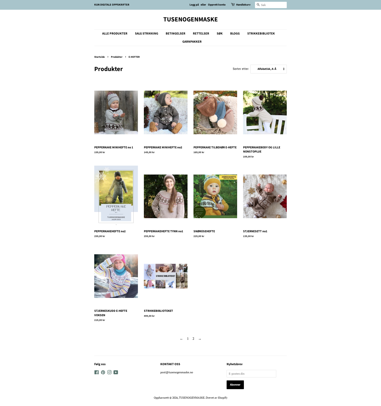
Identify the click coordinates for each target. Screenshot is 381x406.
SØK (220, 33)
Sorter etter (241, 69)
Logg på (194, 5)
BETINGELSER (175, 33)
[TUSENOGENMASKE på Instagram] (109, 373)
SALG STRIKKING (146, 33)
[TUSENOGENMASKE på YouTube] (116, 373)
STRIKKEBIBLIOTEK (261, 33)
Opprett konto (217, 5)
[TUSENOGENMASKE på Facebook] (96, 373)
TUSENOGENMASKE (190, 19)
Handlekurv (243, 5)
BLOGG (235, 33)
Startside (99, 57)
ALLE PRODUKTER (114, 33)
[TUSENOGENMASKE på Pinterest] (103, 373)
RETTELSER (201, 33)
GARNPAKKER (192, 41)
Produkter (116, 57)
